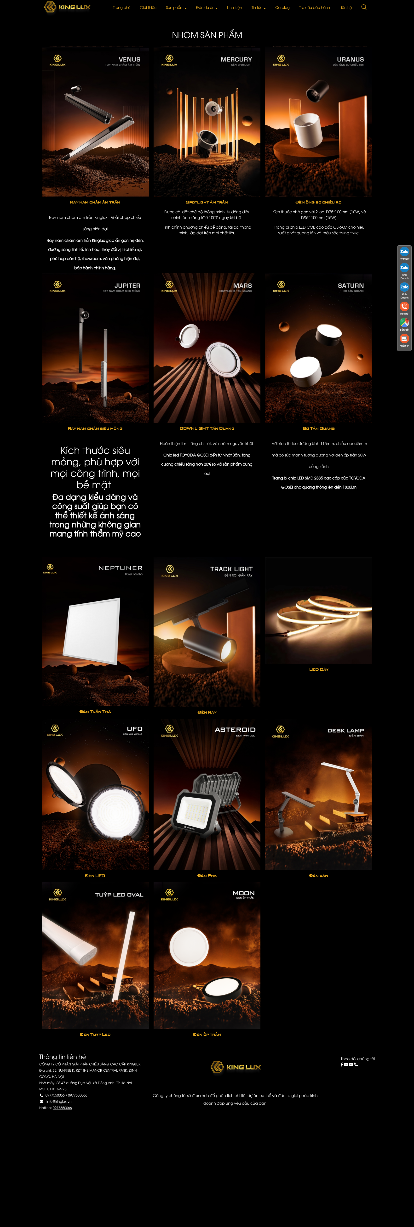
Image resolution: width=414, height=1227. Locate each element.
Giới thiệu (148, 7)
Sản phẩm (175, 7)
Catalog (282, 7)
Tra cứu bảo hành (314, 7)
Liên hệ (345, 7)
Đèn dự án (205, 7)
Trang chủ (121, 7)
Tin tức (257, 7)
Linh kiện (234, 7)
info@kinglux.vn (59, 1101)
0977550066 (55, 1095)
